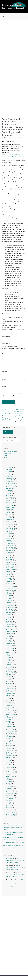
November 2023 (10, 524)
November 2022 (10, 545)
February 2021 (10, 581)
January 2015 (9, 707)
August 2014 (9, 716)
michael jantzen (10, 858)
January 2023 (9, 542)
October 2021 (9, 567)
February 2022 (10, 561)
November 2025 (10, 483)
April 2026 (8, 474)
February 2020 (10, 602)
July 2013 (8, 738)
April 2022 (8, 557)
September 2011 (10, 776)
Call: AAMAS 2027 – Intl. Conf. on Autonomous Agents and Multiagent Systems (12, 827)
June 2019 (8, 616)
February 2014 (10, 726)
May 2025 (8, 493)
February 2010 (10, 809)
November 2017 (10, 648)
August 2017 (9, 654)
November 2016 (10, 669)
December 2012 (10, 750)
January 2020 (9, 604)
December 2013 (10, 729)
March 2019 (9, 621)
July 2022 (8, 552)
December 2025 (10, 481)
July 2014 (8, 717)
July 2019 (8, 614)
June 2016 (8, 678)
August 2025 (9, 488)
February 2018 (10, 643)
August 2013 (9, 736)
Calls (19, 137)
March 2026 (9, 476)
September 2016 (10, 673)
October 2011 (9, 774)
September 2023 (10, 528)
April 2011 (8, 785)
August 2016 (9, 674)
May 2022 (8, 555)
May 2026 (8, 473)
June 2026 (9, 471)
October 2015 (9, 692)
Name (4, 371)
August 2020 (9, 592)
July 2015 (8, 697)
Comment (5, 354)
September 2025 (10, 486)
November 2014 (10, 711)
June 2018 (8, 636)
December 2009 (10, 812)
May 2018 (8, 638)
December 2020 (10, 585)
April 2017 (8, 661)
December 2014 (10, 709)
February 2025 (10, 499)
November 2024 (10, 504)
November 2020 (10, 586)
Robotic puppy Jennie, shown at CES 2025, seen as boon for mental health (15, 867)
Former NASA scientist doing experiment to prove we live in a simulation (15, 882)
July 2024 (8, 511)
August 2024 (9, 509)
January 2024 (9, 521)
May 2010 (8, 804)
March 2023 (9, 538)
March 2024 (9, 517)
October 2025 (9, 485)
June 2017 (8, 657)
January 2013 (9, 748)
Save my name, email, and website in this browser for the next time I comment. (14, 396)
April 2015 (8, 702)
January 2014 (9, 728)
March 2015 (9, 704)
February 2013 (10, 747)
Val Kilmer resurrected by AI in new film (13, 842)
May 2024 (8, 514)
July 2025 (8, 490)
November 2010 (10, 793)
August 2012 (9, 757)
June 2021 (8, 574)
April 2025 (8, 495)
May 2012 (8, 762)
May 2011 (8, 783)
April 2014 (8, 723)
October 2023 (9, 526)
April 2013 (8, 743)
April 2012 (8, 764)
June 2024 (9, 512)
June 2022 (9, 554)
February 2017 (10, 664)
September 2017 (10, 652)
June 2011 (8, 781)
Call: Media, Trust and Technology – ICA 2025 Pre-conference (15, 874)
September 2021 (10, 569)
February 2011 (9, 788)
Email (4, 379)
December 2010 (10, 792)
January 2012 (9, 769)
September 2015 (10, 693)
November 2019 (10, 607)
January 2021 (9, 583)
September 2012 (10, 755)
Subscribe (7, 432)
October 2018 (9, 630)
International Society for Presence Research (13, 6)
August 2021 (9, 571)
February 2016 (10, 685)
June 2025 (9, 492)
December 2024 (10, 502)
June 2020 (9, 595)
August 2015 (9, 695)
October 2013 (9, 733)
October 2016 (9, 671)
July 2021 (8, 573)
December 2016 (10, 667)
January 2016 (9, 686)
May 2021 (8, 576)
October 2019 (9, 609)
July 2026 (8, 469)
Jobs (5, 457)
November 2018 (10, 628)
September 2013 (10, 735)
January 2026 (9, 480)
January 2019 (9, 624)
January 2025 (9, 500)
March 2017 (9, 662)
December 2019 (10, 605)
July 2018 (8, 635)
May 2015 (8, 700)
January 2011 (9, 790)
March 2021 (9, 580)
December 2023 (10, 523)
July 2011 (8, 779)
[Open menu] (3, 16)
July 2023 (8, 531)
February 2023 (10, 540)
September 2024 (10, 507)
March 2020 (9, 600)
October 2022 (9, 547)
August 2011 (9, 778)
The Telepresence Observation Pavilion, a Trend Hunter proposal (15, 860)
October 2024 (9, 505)
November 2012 (10, 752)
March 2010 (9, 807)
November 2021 (10, 566)
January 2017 (9, 666)
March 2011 (9, 786)
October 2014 (9, 712)
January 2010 (9, 810)
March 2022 (9, 559)
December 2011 (10, 771)
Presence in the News (10, 451)
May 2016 (8, 679)
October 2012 (9, 754)
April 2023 (8, 536)
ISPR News (7, 453)
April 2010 (8, 805)
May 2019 (8, 617)
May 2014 (8, 721)
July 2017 (8, 655)
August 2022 (9, 550)
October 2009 (10, 816)
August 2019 (9, 612)
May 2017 (8, 659)
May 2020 (8, 597)
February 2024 (10, 519)
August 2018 (9, 633)
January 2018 (9, 645)
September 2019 (10, 611)
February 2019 (10, 623)
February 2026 (10, 478)
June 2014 (8, 719)
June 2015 (8, 698)
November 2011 (10, 773)
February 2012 (10, 767)
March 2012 (9, 766)
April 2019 (8, 619)
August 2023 (9, 530)
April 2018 (8, 640)
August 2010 (9, 798)
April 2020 (9, 599)
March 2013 (9, 745)
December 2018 (10, 626)
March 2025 (9, 497)
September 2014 (10, 714)
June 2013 (8, 740)
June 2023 (9, 533)
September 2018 (10, 631)
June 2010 (9, 802)
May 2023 (8, 535)
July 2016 (8, 676)
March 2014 (9, 724)
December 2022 (10, 543)
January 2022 (9, 562)
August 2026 (9, 468)
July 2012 (8, 759)
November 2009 (10, 814)
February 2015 (10, 705)
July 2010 (8, 800)
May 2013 (8, 742)
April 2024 (8, 516)
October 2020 (9, 588)
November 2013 (10, 731)
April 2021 (8, 578)
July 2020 (8, 593)
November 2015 (10, 690)
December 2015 (10, 688)
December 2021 (10, 564)
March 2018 (9, 642)
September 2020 (10, 590)
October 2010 (9, 795)
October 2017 (9, 650)
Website (4, 386)
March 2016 (9, 683)
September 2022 (10, 549)
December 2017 (10, 647)
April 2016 (8, 681)
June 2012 (8, 761)
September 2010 (10, 797)
